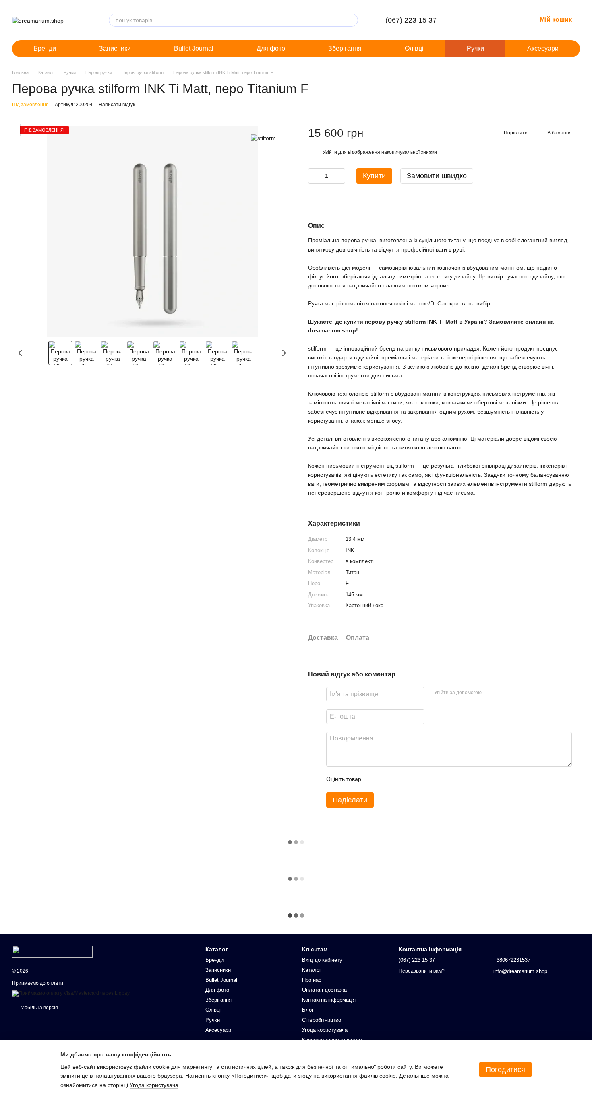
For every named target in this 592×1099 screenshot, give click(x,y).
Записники (115, 48)
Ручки (475, 48)
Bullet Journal (193, 48)
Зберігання (345, 48)
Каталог (311, 970)
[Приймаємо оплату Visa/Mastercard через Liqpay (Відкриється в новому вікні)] (71, 993)
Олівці (414, 48)
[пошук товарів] (351, 20)
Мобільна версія (38, 1007)
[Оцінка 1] (374, 779)
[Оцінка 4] (413, 779)
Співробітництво (321, 1020)
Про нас (311, 980)
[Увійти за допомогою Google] (503, 693)
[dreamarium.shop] (52, 951)
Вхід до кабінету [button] (322, 960)
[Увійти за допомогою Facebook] (490, 693)
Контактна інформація (329, 1000)
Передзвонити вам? (422, 971)
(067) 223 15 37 (411, 20)
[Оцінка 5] (426, 779)
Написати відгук (117, 104)
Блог (308, 1010)
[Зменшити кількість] (314, 176)
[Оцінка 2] (387, 779)
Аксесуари (543, 48)
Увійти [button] (330, 152)
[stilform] (263, 138)
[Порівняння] (488, 20)
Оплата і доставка (324, 990)
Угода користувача (325, 1030)
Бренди (44, 48)
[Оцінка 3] (400, 779)
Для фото (271, 48)
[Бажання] (509, 20)
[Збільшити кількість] (339, 176)
